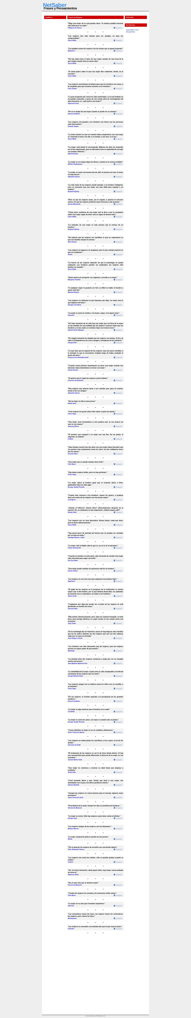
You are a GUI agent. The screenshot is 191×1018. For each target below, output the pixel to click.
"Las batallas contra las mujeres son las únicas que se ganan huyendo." (95, 48)
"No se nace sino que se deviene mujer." (83, 883)
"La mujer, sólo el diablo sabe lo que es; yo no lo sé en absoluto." (93, 546)
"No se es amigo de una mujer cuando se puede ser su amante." (92, 111)
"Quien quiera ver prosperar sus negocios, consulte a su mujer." (92, 277)
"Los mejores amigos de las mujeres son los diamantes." (90, 826)
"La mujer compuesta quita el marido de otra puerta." (88, 837)
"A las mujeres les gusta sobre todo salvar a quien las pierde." (92, 411)
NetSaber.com (132, 30)
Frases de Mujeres (75, 17)
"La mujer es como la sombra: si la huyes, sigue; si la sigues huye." (94, 313)
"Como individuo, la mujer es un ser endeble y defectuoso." (91, 730)
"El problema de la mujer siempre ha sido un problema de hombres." (94, 806)
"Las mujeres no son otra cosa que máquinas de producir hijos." (92, 579)
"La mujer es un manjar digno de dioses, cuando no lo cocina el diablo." (95, 162)
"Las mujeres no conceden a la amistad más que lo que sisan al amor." (95, 926)
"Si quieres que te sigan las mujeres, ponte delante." (88, 378)
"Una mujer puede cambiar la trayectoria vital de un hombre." (91, 569)
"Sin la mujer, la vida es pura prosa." (82, 401)
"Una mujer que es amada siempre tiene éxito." (86, 462)
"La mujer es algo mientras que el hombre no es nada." (89, 709)
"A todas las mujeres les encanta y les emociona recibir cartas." (92, 893)
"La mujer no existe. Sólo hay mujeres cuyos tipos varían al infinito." (94, 816)
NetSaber (54, 5)
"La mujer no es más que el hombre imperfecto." (86, 903)
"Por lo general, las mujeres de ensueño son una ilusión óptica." (92, 847)
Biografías (130, 32)
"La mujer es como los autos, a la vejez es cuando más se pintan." (93, 720)
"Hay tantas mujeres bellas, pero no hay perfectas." (87, 472)
